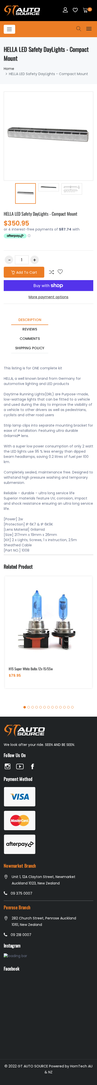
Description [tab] (29, 319)
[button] (25, 707)
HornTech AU (81, 1066)
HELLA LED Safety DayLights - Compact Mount (40, 213)
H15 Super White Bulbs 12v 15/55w (31, 668)
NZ (50, 1072)
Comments (30, 338)
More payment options (48, 296)
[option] (25, 194)
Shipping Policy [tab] (29, 348)
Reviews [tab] (29, 329)
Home (9, 68)
